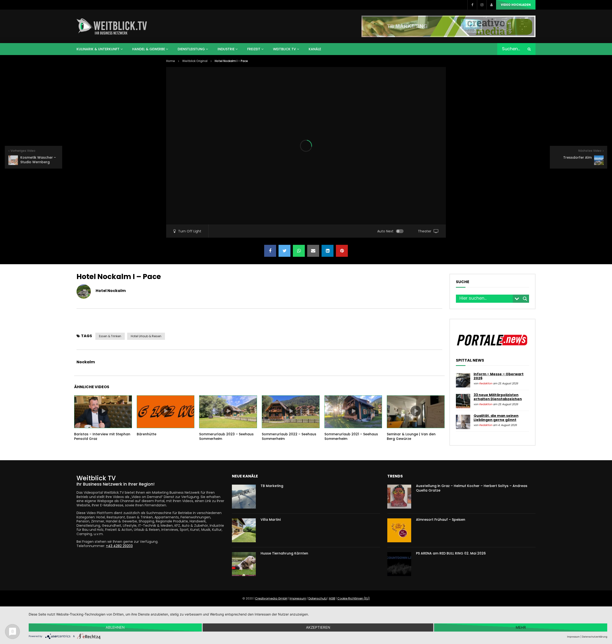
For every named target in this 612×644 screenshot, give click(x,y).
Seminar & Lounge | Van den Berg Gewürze (411, 436)
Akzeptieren (318, 627)
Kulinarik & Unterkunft (98, 49)
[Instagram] (481, 5)
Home (170, 61)
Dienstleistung (191, 49)
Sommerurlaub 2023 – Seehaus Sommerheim (226, 436)
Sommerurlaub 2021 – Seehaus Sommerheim (351, 436)
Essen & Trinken (110, 336)
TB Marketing (272, 485)
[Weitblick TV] (112, 26)
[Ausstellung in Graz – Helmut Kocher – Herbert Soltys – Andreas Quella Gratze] (399, 497)
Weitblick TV (284, 49)
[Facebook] (472, 5)
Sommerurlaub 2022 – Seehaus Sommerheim (289, 436)
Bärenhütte (146, 434)
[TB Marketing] (244, 497)
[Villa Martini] (244, 530)
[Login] (491, 5)
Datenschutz (317, 598)
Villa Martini (271, 519)
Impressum (298, 598)
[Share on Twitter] (284, 251)
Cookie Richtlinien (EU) (353, 598)
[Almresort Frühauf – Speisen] (399, 530)
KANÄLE (315, 49)
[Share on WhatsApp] (299, 251)
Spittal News (470, 360)
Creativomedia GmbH (271, 598)
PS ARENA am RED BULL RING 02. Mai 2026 (451, 553)
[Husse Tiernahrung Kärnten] (244, 564)
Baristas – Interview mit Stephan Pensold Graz (102, 436)
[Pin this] (342, 251)
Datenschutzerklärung (594, 636)
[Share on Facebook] (270, 251)
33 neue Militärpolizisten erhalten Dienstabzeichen (498, 397)
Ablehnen (115, 627)
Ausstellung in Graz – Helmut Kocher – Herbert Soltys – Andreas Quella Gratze (471, 488)
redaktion (485, 383)
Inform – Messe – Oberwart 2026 (499, 376)
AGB (332, 598)
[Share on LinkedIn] (327, 251)
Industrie (226, 49)
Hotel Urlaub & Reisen (146, 336)
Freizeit (253, 49)
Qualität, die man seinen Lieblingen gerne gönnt (496, 417)
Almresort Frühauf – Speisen (440, 519)
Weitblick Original (195, 61)
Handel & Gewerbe (148, 49)
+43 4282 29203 (119, 545)
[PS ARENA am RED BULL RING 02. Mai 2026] (399, 564)
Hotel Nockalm (111, 290)
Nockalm (85, 362)
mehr (521, 627)
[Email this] (313, 251)
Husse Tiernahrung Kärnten (284, 553)
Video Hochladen (516, 5)
